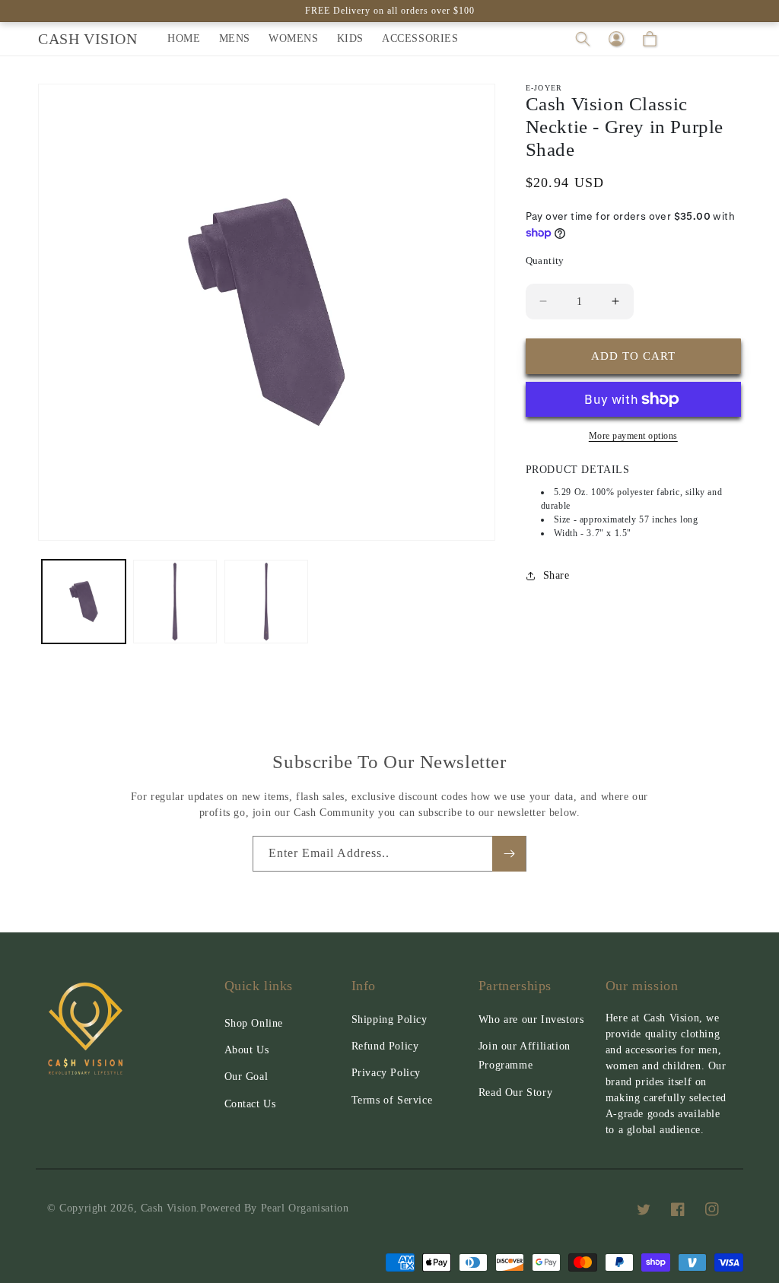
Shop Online (254, 1023)
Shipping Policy (389, 1019)
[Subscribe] (509, 854)
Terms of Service (392, 1100)
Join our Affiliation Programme (525, 1055)
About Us (246, 1050)
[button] (582, 39)
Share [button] (556, 575)
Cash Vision (169, 1208)
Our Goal (246, 1076)
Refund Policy (385, 1046)
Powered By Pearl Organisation (274, 1208)
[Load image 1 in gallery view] (84, 601)
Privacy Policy (386, 1072)
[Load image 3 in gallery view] (266, 601)
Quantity (545, 260)
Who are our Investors (531, 1019)
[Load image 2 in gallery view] (175, 601)
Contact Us (250, 1104)
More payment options (633, 435)
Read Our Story (515, 1092)
